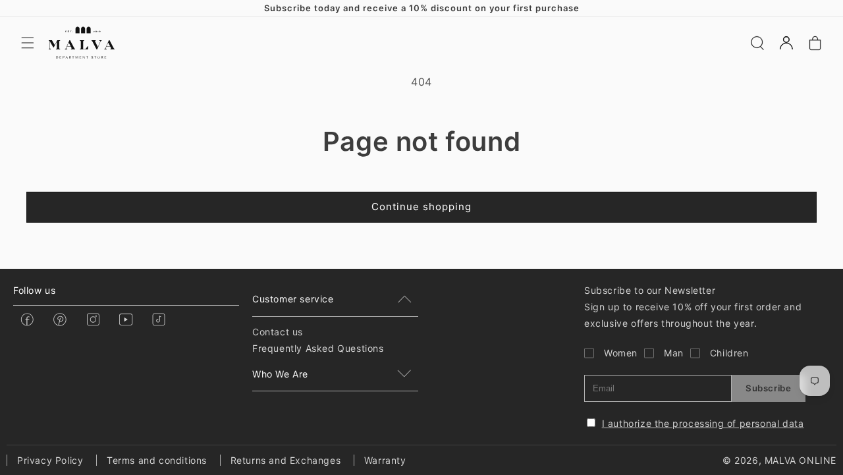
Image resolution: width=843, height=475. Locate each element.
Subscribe (768, 388)
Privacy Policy (50, 460)
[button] (27, 42)
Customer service (293, 298)
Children (729, 352)
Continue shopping (421, 206)
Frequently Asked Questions (318, 348)
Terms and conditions (157, 460)
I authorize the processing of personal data (703, 423)
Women (621, 352)
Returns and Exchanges (286, 460)
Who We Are (280, 373)
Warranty (385, 460)
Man (674, 352)
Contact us (277, 331)
